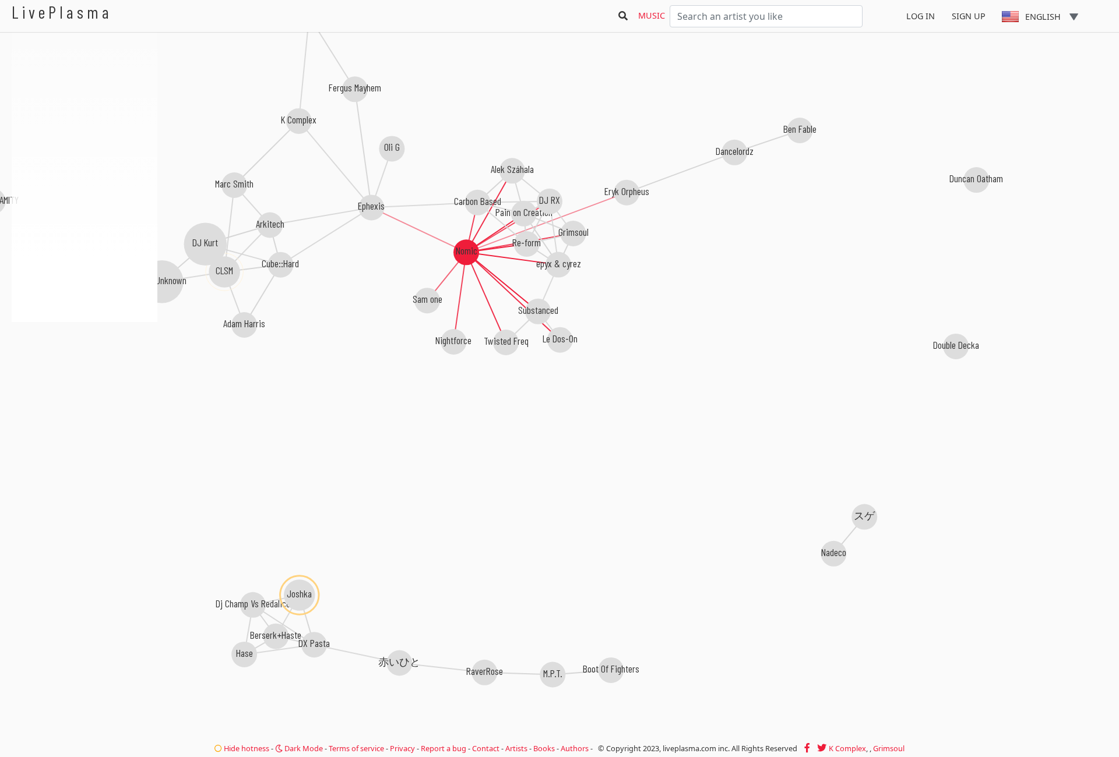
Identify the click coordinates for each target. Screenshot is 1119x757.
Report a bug (443, 748)
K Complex (847, 748)
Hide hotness (245, 748)
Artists (516, 748)
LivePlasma (62, 12)
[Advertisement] (84, 384)
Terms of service (356, 748)
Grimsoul (889, 748)
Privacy (402, 748)
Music (651, 15)
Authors (575, 748)
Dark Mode (303, 748)
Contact (485, 748)
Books (544, 748)
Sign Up (969, 16)
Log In (920, 16)
